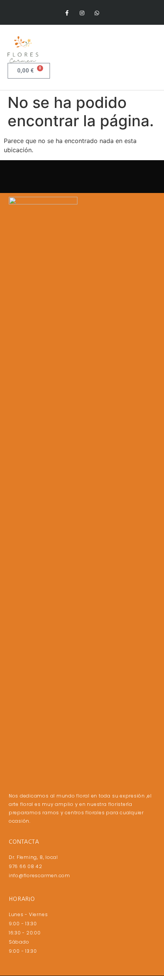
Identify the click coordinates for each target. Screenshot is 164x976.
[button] (151, 49)
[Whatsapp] (97, 13)
